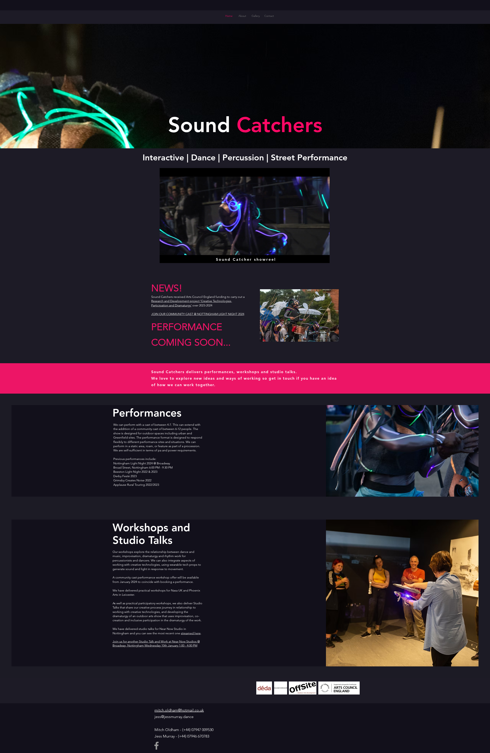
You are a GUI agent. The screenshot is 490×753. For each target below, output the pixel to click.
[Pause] (164, 258)
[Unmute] (171, 258)
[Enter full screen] (324, 258)
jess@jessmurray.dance (174, 716)
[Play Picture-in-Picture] (317, 258)
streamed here (191, 633)
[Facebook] (156, 745)
